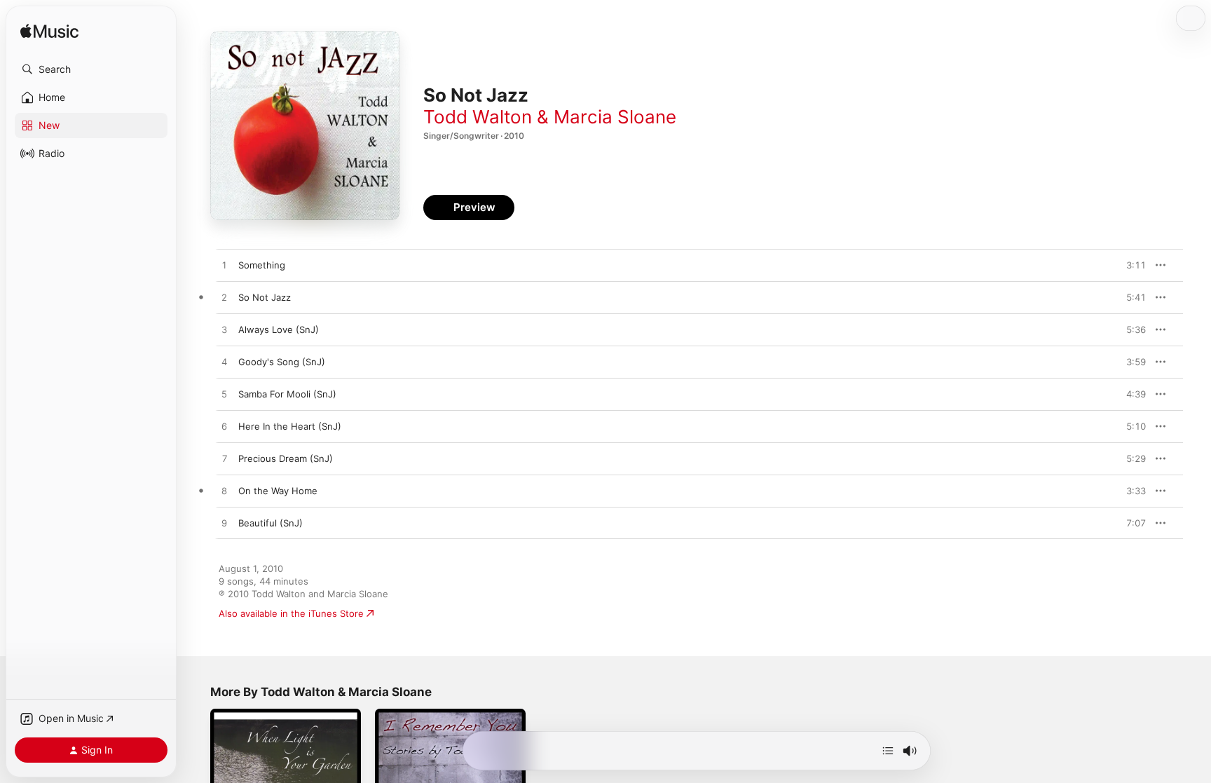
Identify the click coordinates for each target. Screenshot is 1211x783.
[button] (91, 69)
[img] (49, 32)
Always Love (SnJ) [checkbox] (278, 329)
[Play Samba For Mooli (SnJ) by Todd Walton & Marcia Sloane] (224, 394)
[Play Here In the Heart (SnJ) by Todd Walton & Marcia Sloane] (224, 427)
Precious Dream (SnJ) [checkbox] (285, 458)
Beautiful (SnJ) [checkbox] (270, 523)
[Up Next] (888, 751)
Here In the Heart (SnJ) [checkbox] (289, 426)
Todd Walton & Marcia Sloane (549, 117)
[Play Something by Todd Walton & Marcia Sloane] (224, 265)
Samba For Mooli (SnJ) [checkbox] (287, 394)
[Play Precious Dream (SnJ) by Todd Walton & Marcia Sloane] (224, 459)
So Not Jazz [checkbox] (264, 297)
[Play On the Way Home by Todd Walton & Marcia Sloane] (224, 491)
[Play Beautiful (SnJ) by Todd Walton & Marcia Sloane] (224, 523)
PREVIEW (1130, 265)
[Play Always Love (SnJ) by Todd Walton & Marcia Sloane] (224, 330)
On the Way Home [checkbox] (277, 490)
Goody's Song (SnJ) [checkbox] (281, 361)
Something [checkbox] (261, 265)
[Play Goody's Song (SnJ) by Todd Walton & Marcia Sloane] (224, 362)
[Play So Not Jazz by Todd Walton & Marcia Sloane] (224, 298)
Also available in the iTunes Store (291, 613)
